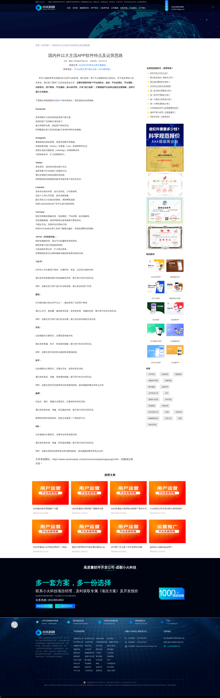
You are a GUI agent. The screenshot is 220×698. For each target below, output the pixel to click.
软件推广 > (47, 45)
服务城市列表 (172, 685)
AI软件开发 (153, 425)
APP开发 (94, 8)
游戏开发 (165, 374)
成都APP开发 (153, 380)
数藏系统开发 (153, 418)
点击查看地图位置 (173, 646)
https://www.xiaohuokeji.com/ (146, 646)
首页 (69, 8)
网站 (180, 418)
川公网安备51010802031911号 (95, 682)
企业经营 (110, 653)
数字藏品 (152, 387)
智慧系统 (168, 380)
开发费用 (88, 663)
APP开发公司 (153, 393)
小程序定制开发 (101, 642)
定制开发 (124, 8)
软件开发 (168, 399)
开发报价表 (111, 663)
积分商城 (110, 667)
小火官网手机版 (81, 685)
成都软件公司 (78, 638)
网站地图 (90, 685)
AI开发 (75, 8)
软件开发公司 (153, 412)
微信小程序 (111, 646)
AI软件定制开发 (109, 685)
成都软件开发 (78, 646)
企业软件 (88, 649)
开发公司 (168, 418)
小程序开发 (104, 8)
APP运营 (99, 660)
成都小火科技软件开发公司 (78, 61)
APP (60, 100)
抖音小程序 (78, 660)
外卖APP (179, 412)
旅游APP (165, 387)
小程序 (98, 653)
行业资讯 (133, 8)
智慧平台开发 (153, 399)
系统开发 (165, 406)
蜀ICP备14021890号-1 (114, 682)
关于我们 (142, 8)
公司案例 (114, 8)
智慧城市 (178, 374)
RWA (167, 412)
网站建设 (110, 649)
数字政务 (99, 656)
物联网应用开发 (128, 685)
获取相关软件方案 (44, 606)
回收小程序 (111, 670)
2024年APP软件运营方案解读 (92, 65)
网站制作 (77, 653)
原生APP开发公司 (161, 685)
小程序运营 (89, 670)
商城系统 (152, 406)
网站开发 (99, 649)
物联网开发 (84, 8)
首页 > (38, 45)
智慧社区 (99, 670)
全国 (40, 2)
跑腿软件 (77, 667)
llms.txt (95, 685)
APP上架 (77, 670)
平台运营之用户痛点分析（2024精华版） (93, 69)
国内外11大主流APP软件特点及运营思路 (71, 45)
